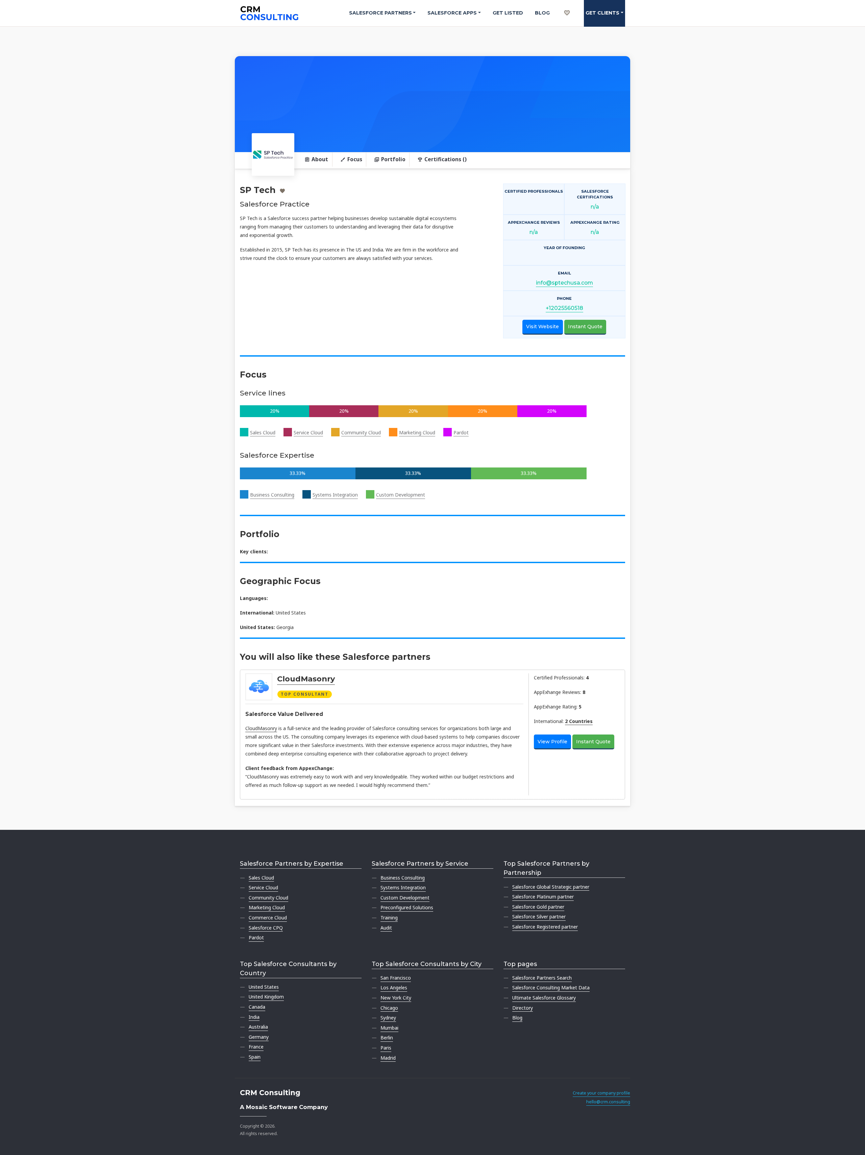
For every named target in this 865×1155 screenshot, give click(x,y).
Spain (255, 1057)
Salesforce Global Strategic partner (550, 887)
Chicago (389, 1008)
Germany (259, 1037)
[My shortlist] (567, 5)
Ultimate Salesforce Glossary (544, 997)
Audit (386, 927)
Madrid (388, 1058)
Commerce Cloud (268, 917)
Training (389, 917)
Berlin (386, 1037)
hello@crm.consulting (608, 1102)
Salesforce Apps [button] (452, 13)
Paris (385, 1047)
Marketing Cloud (417, 432)
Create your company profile (601, 1093)
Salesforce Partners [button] (380, 13)
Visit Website (542, 326)
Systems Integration (335, 494)
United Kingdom (266, 996)
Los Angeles (393, 987)
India (254, 1017)
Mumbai (389, 1028)
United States (264, 987)
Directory (522, 1008)
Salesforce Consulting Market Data (551, 987)
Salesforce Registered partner (545, 926)
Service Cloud (308, 432)
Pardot (461, 432)
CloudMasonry (306, 678)
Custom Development (400, 494)
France (256, 1046)
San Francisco (395, 977)
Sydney (388, 1017)
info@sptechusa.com (564, 283)
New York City (395, 997)
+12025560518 (564, 308)
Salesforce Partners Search (542, 977)
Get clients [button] (602, 13)
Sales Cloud (262, 432)
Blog (542, 13)
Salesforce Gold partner (538, 907)
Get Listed (508, 13)
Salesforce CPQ (266, 927)
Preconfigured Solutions (406, 907)
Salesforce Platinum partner (543, 896)
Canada (257, 1007)
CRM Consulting (270, 1092)
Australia (258, 1027)
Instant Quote (585, 326)
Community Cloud (361, 432)
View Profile (552, 742)
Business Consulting (272, 494)
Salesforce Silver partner (539, 916)
